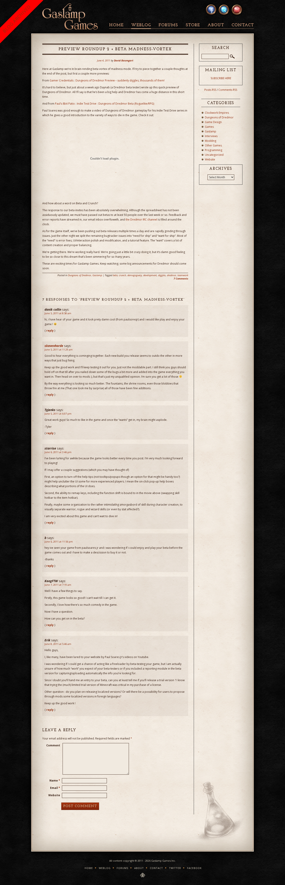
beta (115, 275)
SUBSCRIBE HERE (221, 78)
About (216, 25)
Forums (168, 25)
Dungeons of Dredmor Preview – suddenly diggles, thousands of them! (120, 80)
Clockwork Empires (217, 113)
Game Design (213, 122)
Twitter (175, 868)
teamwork (182, 275)
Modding (210, 141)
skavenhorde (54, 346)
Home (116, 25)
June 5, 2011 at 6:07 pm (58, 413)
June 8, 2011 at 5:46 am (58, 644)
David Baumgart (123, 60)
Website (54, 795)
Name (54, 780)
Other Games (213, 145)
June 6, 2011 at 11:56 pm (59, 541)
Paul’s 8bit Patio (65, 103)
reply (50, 330)
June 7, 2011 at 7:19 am (58, 584)
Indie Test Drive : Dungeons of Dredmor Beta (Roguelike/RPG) (115, 103)
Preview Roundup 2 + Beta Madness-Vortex (115, 49)
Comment (53, 745)
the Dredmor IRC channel (141, 219)
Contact (243, 25)
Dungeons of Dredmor (79, 275)
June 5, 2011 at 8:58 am (58, 313)
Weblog (141, 25)
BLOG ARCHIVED (16, 19)
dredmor (171, 275)
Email (55, 788)
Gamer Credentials (61, 80)
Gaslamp (97, 275)
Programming (213, 150)
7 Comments (181, 278)
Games (209, 127)
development (150, 275)
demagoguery (134, 275)
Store (193, 25)
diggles (162, 275)
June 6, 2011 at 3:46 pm (58, 452)
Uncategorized (214, 155)
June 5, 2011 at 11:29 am (59, 349)
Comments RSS (227, 90)
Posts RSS (210, 90)
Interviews (211, 136)
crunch (122, 275)
